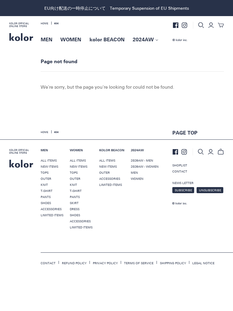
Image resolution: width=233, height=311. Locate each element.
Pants (46, 197)
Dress (74, 209)
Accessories (51, 209)
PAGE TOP (185, 133)
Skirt (74, 203)
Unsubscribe (210, 190)
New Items (78, 166)
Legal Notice (203, 263)
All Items (78, 160)
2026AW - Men (142, 160)
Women (137, 178)
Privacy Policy (105, 263)
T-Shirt (46, 191)
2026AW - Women (145, 166)
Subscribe (183, 190)
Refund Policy (74, 263)
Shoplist (179, 165)
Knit (44, 185)
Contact (179, 171)
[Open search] (201, 25)
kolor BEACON (107, 39)
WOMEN (70, 39)
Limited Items (52, 215)
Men (134, 172)
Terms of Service (139, 263)
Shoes (46, 203)
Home (44, 131)
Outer (46, 178)
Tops (45, 172)
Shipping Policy (173, 263)
